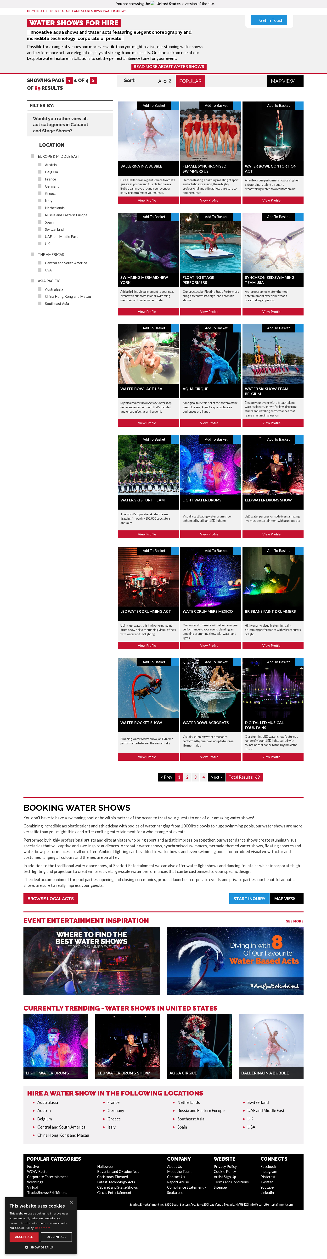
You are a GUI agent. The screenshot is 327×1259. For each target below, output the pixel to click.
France (50, 179)
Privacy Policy (225, 1166)
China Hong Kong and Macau (68, 296)
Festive (33, 1166)
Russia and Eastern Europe (66, 215)
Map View (283, 81)
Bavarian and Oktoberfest (118, 1171)
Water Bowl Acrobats (206, 722)
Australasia (54, 289)
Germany (52, 186)
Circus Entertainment (114, 1192)
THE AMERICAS (51, 255)
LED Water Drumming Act (145, 611)
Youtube (267, 1187)
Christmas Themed (112, 1177)
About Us (174, 1166)
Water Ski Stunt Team (142, 500)
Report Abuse (178, 1182)
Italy (48, 201)
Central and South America (66, 263)
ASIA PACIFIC (49, 281)
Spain (49, 222)
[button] (41, 1247)
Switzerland (54, 229)
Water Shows (115, 11)
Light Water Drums (202, 500)
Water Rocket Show (141, 722)
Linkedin (267, 1192)
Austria (51, 165)
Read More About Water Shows (169, 66)
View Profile (147, 200)
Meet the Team (179, 1171)
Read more (43, 1228)
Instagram (268, 1171)
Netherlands (55, 208)
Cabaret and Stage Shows (80, 11)
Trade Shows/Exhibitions (47, 1192)
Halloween (105, 1166)
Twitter (266, 1182)
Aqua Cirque (195, 389)
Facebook (268, 1166)
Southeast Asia (57, 304)
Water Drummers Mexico (208, 611)
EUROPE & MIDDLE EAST (59, 156)
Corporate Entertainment (47, 1177)
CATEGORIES (47, 11)
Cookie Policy (225, 1171)
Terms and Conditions (231, 1182)
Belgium (51, 172)
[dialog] (41, 1225)
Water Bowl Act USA (141, 389)
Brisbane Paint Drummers (270, 611)
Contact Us (176, 1177)
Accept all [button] (24, 1237)
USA (48, 270)
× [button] (71, 1202)
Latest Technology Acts (116, 1182)
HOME (31, 11)
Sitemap (220, 1187)
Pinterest (268, 1177)
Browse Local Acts (51, 898)
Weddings (35, 1182)
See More (295, 921)
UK (47, 244)
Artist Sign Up (225, 1177)
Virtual (32, 1187)
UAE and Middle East (61, 237)
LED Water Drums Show (268, 500)
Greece (50, 193)
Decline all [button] (56, 1237)
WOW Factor (38, 1171)
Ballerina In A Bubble (141, 166)
